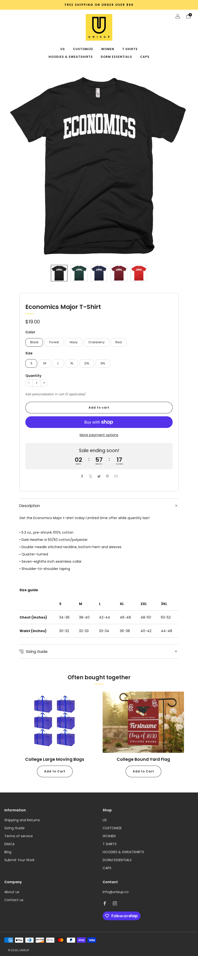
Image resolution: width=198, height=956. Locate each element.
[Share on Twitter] (99, 476)
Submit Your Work (19, 860)
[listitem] (99, 4)
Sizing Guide (14, 828)
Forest (54, 342)
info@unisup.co (116, 891)
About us (11, 891)
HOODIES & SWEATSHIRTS (71, 57)
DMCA (9, 844)
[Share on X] (90, 476)
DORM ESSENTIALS (116, 57)
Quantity (33, 375)
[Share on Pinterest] (107, 476)
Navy (74, 342)
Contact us (13, 899)
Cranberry (96, 342)
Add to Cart (54, 771)
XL (71, 363)
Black (34, 342)
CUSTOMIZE (83, 49)
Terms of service (18, 836)
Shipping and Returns (22, 820)
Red (118, 342)
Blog (7, 852)
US (62, 49)
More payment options (99, 435)
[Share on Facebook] (82, 476)
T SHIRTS (130, 49)
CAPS (144, 57)
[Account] (177, 16)
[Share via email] (116, 476)
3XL (102, 363)
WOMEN (107, 49)
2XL (86, 363)
